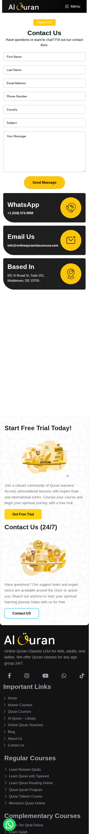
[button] (9, 824)
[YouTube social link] (45, 674)
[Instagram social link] (27, 674)
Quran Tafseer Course (25, 796)
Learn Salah (18, 832)
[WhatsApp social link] (64, 674)
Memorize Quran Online (27, 803)
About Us (15, 738)
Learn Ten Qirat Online (26, 825)
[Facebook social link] (9, 674)
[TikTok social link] (82, 674)
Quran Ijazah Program (25, 790)
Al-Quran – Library (22, 718)
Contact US (21, 613)
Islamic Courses (20, 705)
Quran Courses (19, 711)
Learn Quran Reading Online (31, 783)
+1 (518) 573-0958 (20, 213)
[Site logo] (24, 6)
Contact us (16, 745)
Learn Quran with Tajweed (29, 776)
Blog (11, 732)
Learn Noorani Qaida (25, 769)
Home (12, 698)
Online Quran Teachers (25, 725)
